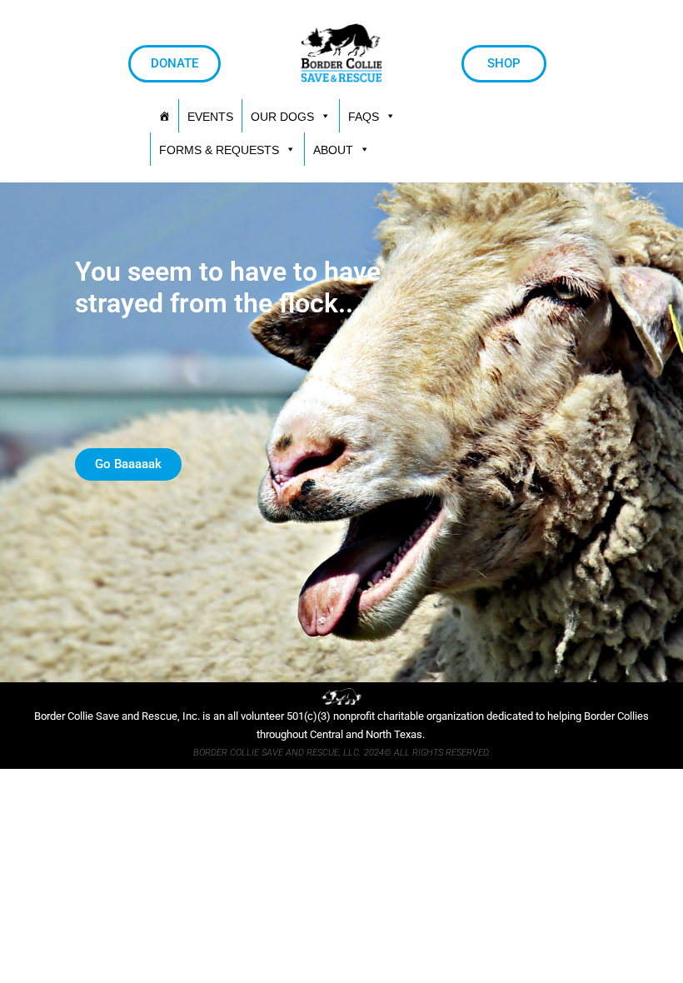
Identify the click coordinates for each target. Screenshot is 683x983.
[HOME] (164, 115)
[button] (227, 149)
